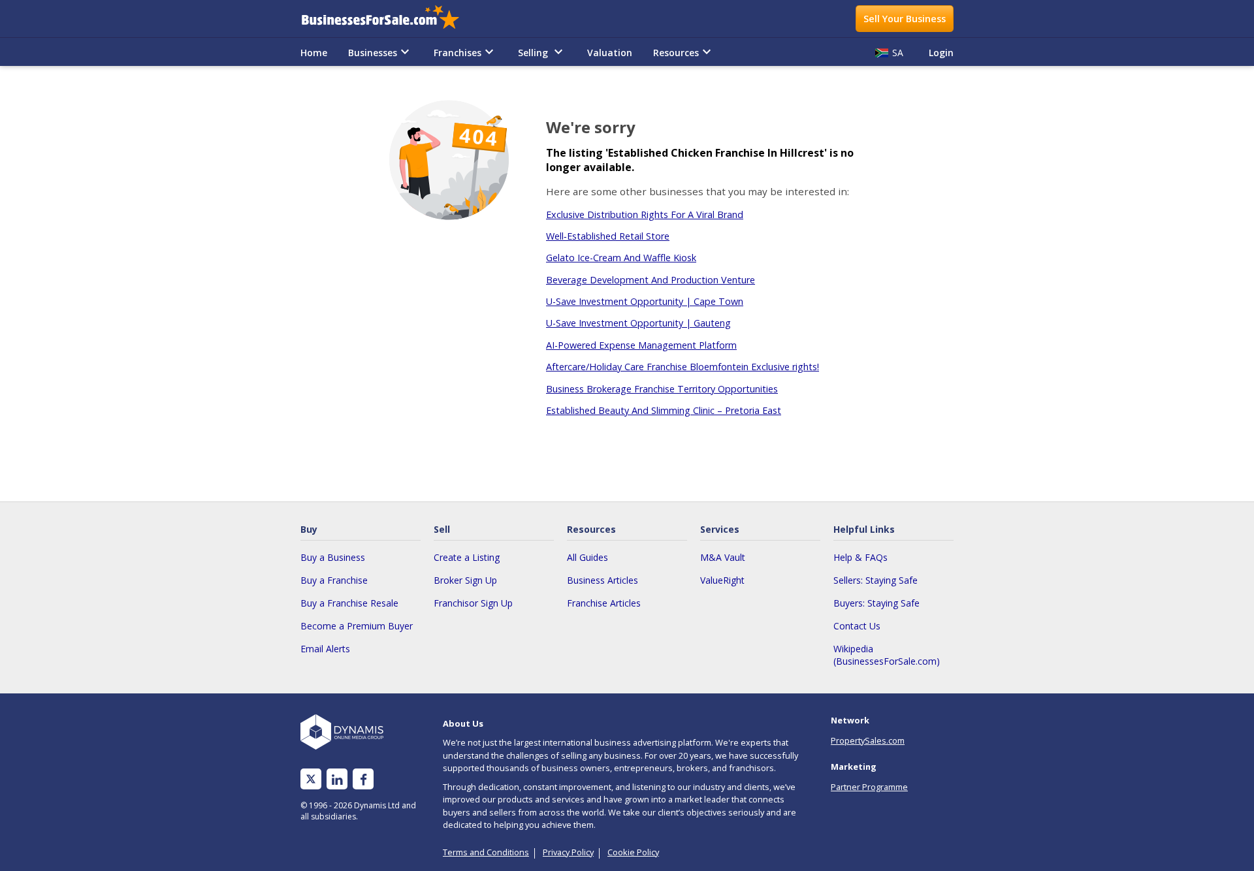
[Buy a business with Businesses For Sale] (389, 18)
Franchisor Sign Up (473, 603)
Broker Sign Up (465, 580)
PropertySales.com (868, 740)
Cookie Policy (633, 852)
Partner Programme (869, 787)
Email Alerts (325, 648)
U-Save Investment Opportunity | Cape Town (644, 301)
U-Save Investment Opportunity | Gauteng (638, 323)
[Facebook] (363, 779)
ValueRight (722, 580)
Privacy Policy (568, 852)
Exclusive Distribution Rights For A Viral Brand (644, 214)
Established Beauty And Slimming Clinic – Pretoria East (663, 410)
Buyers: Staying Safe (876, 603)
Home (313, 52)
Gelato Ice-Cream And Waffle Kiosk (621, 257)
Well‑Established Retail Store (607, 236)
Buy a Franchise (334, 580)
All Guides (587, 557)
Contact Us (856, 626)
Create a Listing (467, 557)
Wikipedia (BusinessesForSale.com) (886, 654)
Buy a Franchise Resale (349, 603)
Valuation (609, 52)
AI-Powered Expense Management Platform (641, 345)
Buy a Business (332, 557)
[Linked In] (337, 779)
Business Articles (602, 580)
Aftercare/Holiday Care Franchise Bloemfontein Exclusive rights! (682, 366)
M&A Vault (722, 557)
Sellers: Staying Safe (875, 580)
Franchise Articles (604, 603)
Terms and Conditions (486, 852)
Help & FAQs (860, 557)
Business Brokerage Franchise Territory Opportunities (662, 389)
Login (941, 52)
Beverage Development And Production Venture (650, 280)
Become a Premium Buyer (356, 626)
